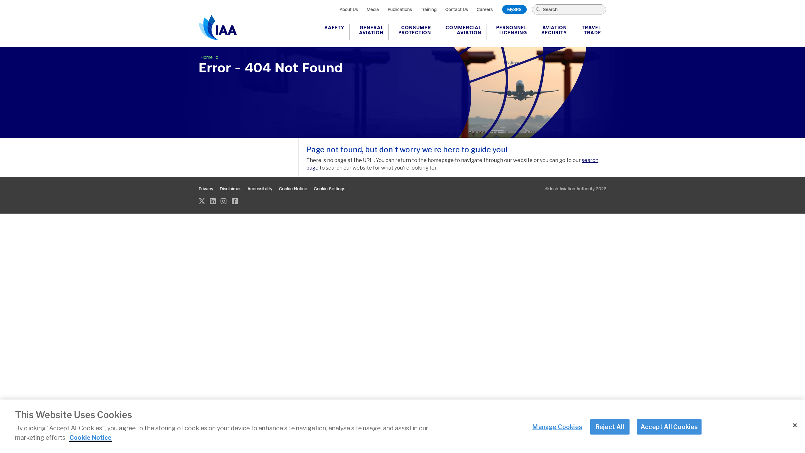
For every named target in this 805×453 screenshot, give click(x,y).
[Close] (795, 425)
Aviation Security (554, 30)
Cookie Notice (293, 188)
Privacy (206, 188)
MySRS (514, 9)
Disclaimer (230, 188)
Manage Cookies (557, 426)
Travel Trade (591, 30)
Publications (400, 9)
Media (373, 9)
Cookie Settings (329, 188)
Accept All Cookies (669, 426)
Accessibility (259, 188)
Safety (334, 27)
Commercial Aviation (463, 30)
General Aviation (371, 30)
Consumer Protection (414, 30)
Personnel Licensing (511, 30)
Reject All (610, 426)
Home (207, 57)
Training (428, 9)
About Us (349, 9)
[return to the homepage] (218, 27)
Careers (485, 9)
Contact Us (456, 9)
